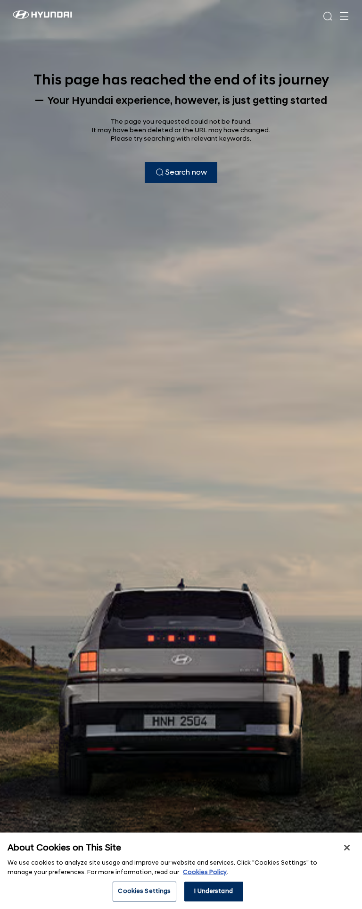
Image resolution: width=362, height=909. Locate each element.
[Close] (347, 847)
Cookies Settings (144, 891)
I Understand (213, 891)
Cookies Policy (205, 872)
